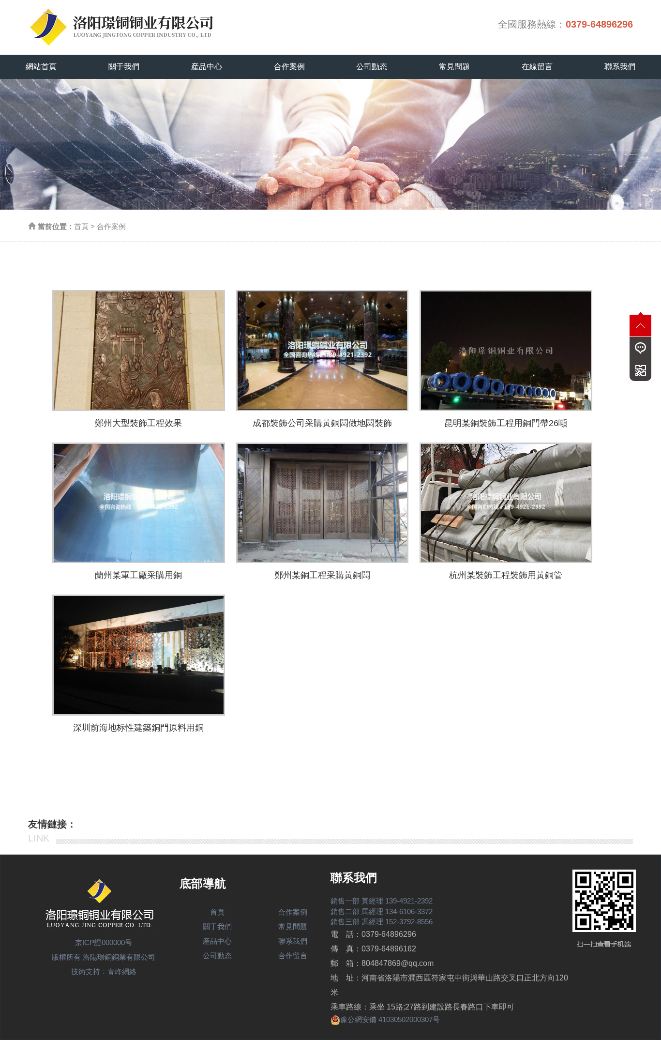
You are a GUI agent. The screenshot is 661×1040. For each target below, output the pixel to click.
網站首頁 (41, 66)
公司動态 (371, 66)
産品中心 (206, 66)
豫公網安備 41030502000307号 (390, 1019)
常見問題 (454, 66)
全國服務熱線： (565, 24)
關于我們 (123, 66)
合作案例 (289, 66)
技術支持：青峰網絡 (103, 971)
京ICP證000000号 (103, 942)
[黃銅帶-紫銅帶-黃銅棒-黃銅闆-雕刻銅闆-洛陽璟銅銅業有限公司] (134, 24)
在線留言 (537, 66)
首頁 (81, 226)
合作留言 (292, 955)
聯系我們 (619, 66)
